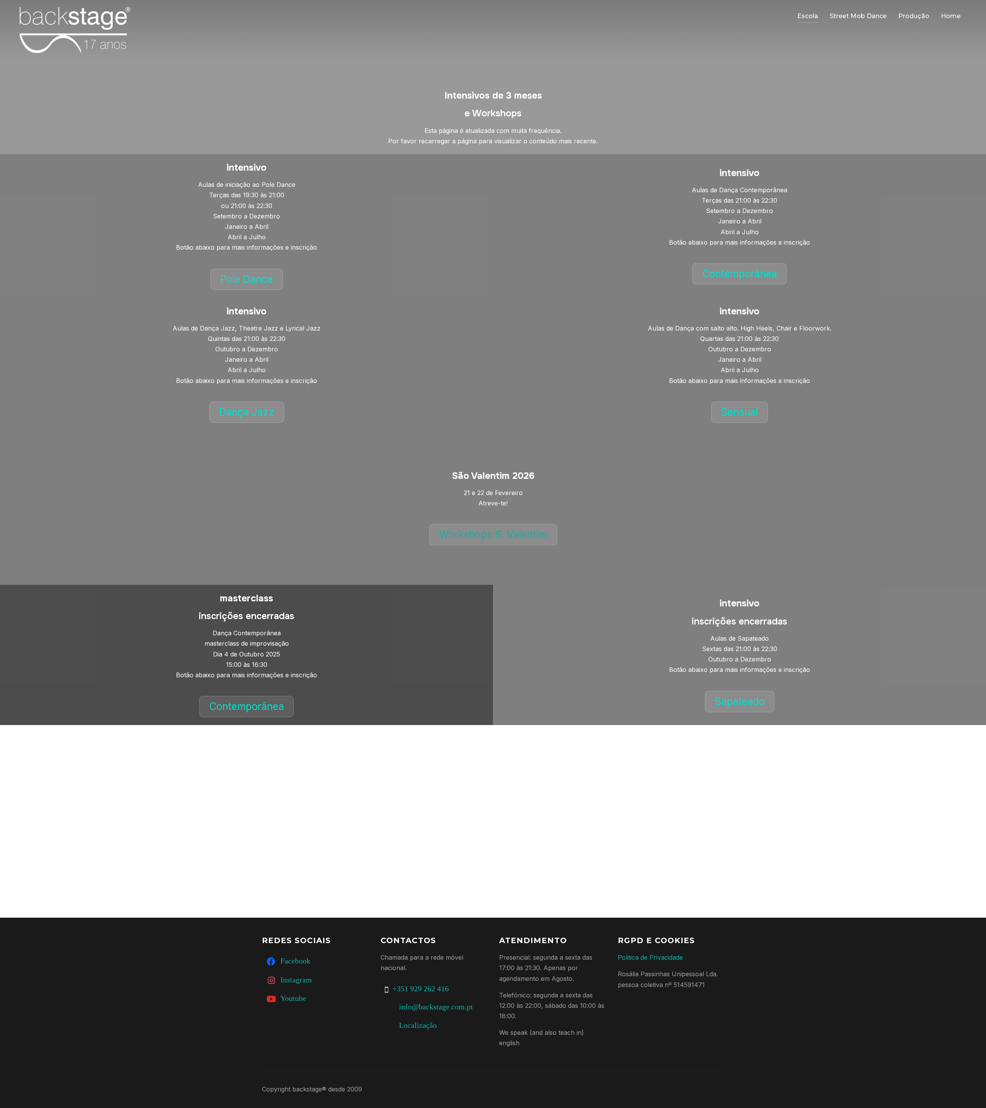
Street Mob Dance (858, 16)
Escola (807, 16)
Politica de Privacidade (650, 957)
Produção (913, 16)
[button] (246, 279)
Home (951, 16)
